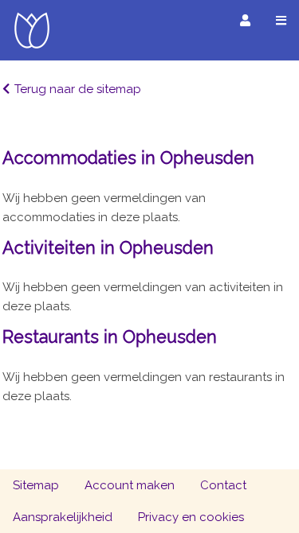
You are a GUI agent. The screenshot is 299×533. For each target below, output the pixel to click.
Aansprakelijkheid (62, 517)
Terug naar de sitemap (77, 89)
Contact (223, 485)
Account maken (130, 485)
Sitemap (36, 485)
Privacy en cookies (191, 517)
